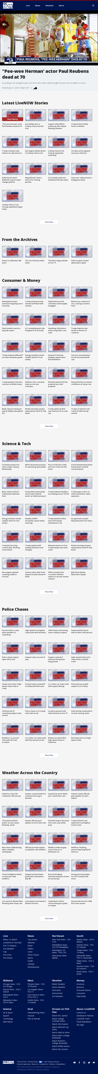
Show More (49, 222)
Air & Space (8, 1012)
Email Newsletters (84, 1022)
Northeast (58, 935)
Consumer (81, 993)
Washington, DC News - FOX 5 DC (59, 951)
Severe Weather (58, 987)
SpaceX (6, 1015)
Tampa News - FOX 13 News (85, 951)
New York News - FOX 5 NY (61, 940)
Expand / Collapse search (93, 6)
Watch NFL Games (60, 1015)
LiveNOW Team (83, 1018)
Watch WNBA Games (61, 1046)
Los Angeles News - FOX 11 (36, 990)
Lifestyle (31, 964)
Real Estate (81, 996)
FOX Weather (8, 948)
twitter (89, 1063)
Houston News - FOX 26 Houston (85, 967)
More (61, 5)
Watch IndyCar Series (61, 1032)
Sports (30, 958)
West (30, 980)
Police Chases (33, 955)
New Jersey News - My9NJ (60, 956)
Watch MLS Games (60, 1049)
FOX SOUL (7, 955)
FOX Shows (8, 958)
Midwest (8, 980)
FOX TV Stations (9, 945)
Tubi (5, 952)
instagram (84, 1063)
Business (80, 987)
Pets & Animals (34, 1018)
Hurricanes (56, 990)
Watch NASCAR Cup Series (60, 1028)
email (94, 1063)
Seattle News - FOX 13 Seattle (36, 1001)
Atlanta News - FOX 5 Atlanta (85, 940)
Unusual (31, 1015)
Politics (30, 948)
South (80, 935)
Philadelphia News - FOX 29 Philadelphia (60, 946)
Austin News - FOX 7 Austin (85, 972)
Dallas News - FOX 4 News (85, 962)
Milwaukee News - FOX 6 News (10, 1001)
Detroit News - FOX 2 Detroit (12, 990)
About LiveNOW (86, 1008)
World (30, 945)
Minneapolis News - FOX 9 (11, 996)
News (31, 935)
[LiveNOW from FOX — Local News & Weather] (11, 5)
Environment (57, 993)
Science (7, 1008)
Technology (8, 1018)
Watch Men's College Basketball (60, 1036)
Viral (30, 1008)
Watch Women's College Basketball (59, 1042)
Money (80, 980)
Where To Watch (10, 939)
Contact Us (81, 1012)
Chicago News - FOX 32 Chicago (11, 985)
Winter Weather (58, 984)
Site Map (80, 1025)
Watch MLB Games (60, 1024)
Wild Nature (8, 1022)
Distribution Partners (85, 1015)
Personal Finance (84, 990)
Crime (30, 952)
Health (30, 961)
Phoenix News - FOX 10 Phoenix (36, 985)
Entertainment (33, 967)
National (31, 942)
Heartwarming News (36, 1012)
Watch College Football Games (58, 1019)
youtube (74, 1063)
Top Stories (32, 939)
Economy (80, 984)
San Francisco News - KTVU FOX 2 (36, 996)
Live (5, 935)
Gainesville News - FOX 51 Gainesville (84, 956)
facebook (79, 1063)
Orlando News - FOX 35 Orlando (85, 946)
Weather (57, 980)
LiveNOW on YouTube (12, 942)
